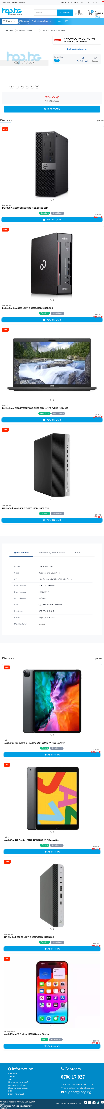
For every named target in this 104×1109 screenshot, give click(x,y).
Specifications (21, 553)
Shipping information (17, 1088)
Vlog (76, 3)
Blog (70, 3)
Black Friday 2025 (16, 1094)
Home (63, 3)
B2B (66, 21)
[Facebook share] (11, 87)
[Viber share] (17, 87)
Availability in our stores (52, 553)
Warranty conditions (17, 1085)
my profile (79, 14)
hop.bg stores (56, 21)
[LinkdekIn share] (27, 87)
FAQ (77, 553)
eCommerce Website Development (16, 1106)
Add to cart (54, 220)
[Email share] (22, 87)
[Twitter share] (37, 87)
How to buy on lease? (18, 1082)
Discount (25, 21)
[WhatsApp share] (32, 87)
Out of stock (52, 109)
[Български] (103, 1)
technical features (75, 49)
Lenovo (41, 624)
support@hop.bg (19, 2)
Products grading (40, 21)
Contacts (95, 3)
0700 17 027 (7, 2)
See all (100, 121)
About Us (84, 3)
